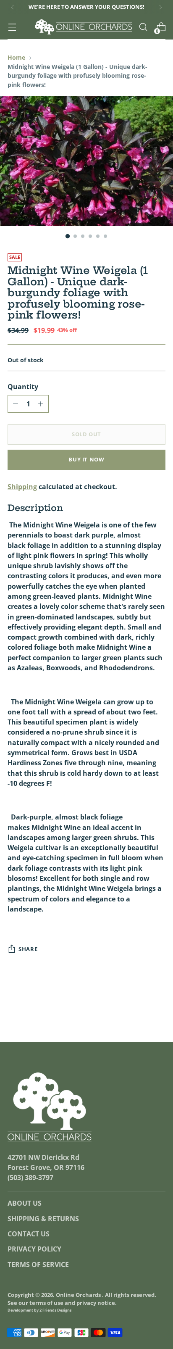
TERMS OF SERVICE (38, 1264)
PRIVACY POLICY (34, 1249)
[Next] (160, 7)
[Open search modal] (143, 27)
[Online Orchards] (83, 27)
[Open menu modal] (12, 27)
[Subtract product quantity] (15, 403)
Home (16, 57)
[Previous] (12, 7)
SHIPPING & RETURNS (43, 1218)
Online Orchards (79, 1295)
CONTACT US (29, 1233)
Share (27, 949)
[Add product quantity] (40, 403)
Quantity (23, 386)
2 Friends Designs (55, 1310)
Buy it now (86, 459)
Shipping (22, 486)
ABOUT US (25, 1203)
